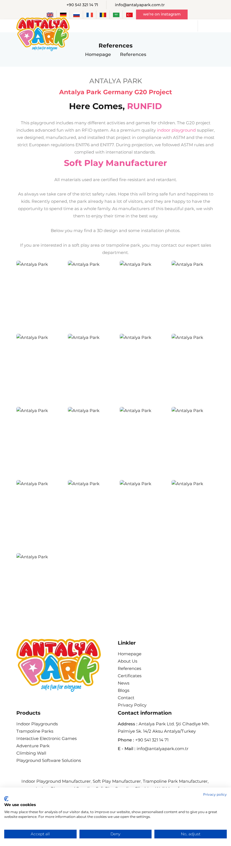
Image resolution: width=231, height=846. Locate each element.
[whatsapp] (186, 762)
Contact (126, 697)
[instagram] (133, 761)
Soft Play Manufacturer (115, 163)
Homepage (98, 54)
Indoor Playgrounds (37, 723)
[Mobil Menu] (213, 26)
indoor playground (176, 130)
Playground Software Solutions (48, 760)
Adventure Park (33, 745)
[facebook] (120, 761)
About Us (127, 661)
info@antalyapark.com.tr (140, 4)
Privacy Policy (132, 705)
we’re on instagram (162, 14)
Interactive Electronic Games (46, 738)
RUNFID (144, 106)
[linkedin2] (173, 761)
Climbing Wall (31, 753)
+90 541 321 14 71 (82, 4)
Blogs (123, 690)
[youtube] (159, 761)
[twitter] (146, 761)
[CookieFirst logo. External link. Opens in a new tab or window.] (6, 798)
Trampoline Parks (34, 731)
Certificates (129, 675)
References (129, 668)
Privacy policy (215, 794)
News (123, 683)
